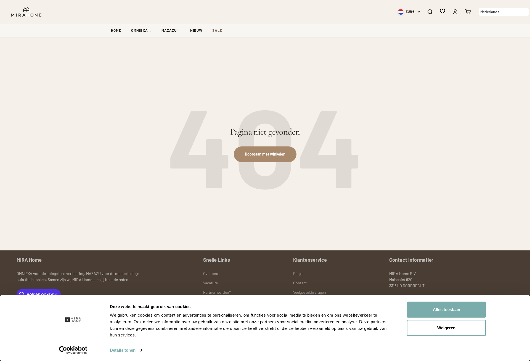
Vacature (210, 282)
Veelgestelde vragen (309, 292)
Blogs (298, 273)
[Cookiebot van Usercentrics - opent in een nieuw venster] (73, 350)
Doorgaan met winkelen (265, 154)
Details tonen (123, 350)
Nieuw (196, 30)
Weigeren (446, 327)
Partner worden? (217, 292)
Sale (217, 30)
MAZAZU (170, 30)
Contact (300, 282)
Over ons (210, 273)
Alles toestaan (446, 309)
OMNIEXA (141, 30)
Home (116, 30)
